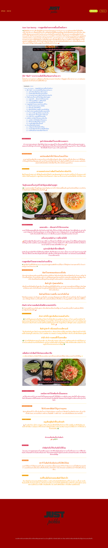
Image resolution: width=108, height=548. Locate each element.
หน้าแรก (3, 11)
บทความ (9, 11)
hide (32, 86)
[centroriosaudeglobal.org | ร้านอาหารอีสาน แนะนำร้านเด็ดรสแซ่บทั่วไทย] (54, 10)
